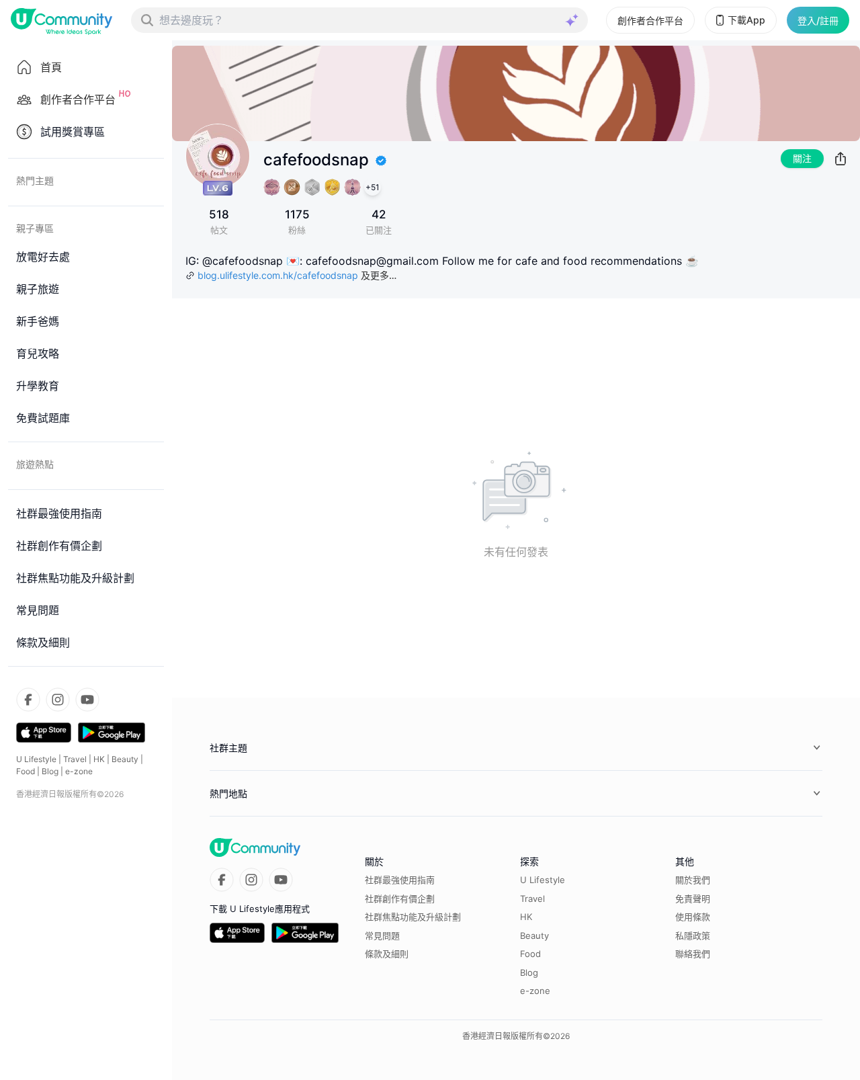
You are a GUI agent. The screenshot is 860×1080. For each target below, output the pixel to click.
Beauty (125, 759)
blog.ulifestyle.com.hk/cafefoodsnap (278, 275)
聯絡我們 (692, 953)
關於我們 (692, 879)
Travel (75, 759)
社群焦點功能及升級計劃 (413, 916)
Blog (50, 771)
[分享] (840, 159)
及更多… (378, 275)
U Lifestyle (36, 759)
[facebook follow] (28, 700)
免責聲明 (692, 898)
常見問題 (382, 935)
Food (25, 771)
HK (99, 759)
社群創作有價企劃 (400, 898)
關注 (802, 158)
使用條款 (692, 916)
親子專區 (35, 228)
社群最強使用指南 (400, 879)
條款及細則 (386, 953)
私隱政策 (692, 935)
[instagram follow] (58, 700)
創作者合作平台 (650, 20)
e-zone (79, 771)
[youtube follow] (87, 700)
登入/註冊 (818, 20)
